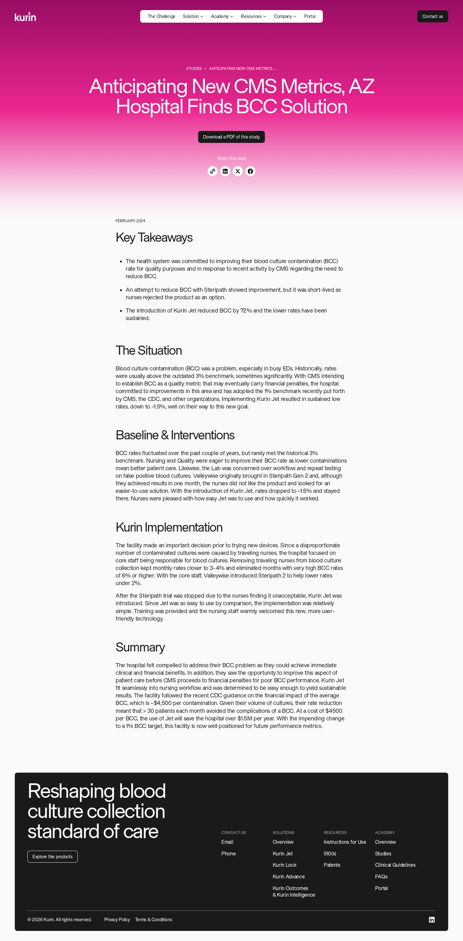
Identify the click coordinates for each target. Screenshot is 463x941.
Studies (194, 68)
